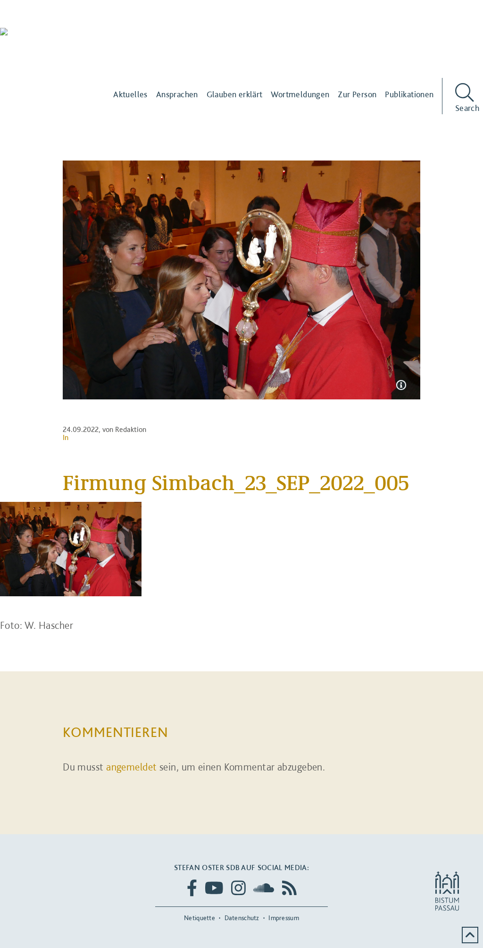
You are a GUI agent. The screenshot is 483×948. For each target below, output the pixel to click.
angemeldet (131, 767)
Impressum (283, 918)
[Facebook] (192, 888)
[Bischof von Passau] (56, 38)
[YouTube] (214, 888)
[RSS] (289, 888)
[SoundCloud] (263, 888)
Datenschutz (242, 918)
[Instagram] (238, 888)
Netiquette (199, 918)
